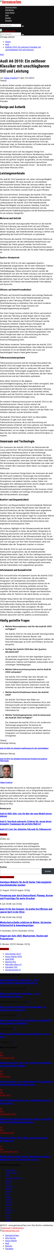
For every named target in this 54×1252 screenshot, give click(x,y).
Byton (8, 1196)
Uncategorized (13, 969)
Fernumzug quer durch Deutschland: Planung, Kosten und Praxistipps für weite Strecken (26, 897)
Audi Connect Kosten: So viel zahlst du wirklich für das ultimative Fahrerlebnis (25, 1022)
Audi (7, 15)
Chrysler (8, 1202)
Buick (7, 1194)
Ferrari (8, 1212)
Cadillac (8, 1199)
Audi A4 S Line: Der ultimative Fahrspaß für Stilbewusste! (25, 829)
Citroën (8, 1204)
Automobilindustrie (13, 1178)
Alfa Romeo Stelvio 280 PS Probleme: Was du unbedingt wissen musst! (22, 1008)
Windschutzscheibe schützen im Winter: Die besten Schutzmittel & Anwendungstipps (25, 924)
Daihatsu (9, 1210)
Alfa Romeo (9, 10)
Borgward (9, 1186)
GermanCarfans (11, 7)
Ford (7, 1217)
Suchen (3, 867)
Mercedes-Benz (13, 964)
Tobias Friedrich (10, 78)
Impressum (6, 1228)
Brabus (8, 1188)
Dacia (7, 1207)
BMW (7, 1183)
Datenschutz (18, 1228)
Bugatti (8, 1191)
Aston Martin (10, 13)
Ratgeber (8, 20)
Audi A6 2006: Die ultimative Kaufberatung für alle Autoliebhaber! (24, 748)
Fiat (7, 1215)
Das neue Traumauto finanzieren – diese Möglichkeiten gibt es (20, 995)
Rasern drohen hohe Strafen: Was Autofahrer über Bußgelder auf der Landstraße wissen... (25, 1158)
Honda (8, 1220)
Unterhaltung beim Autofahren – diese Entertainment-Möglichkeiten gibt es (19, 982)
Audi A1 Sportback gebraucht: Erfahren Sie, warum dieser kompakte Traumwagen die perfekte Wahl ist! (26, 822)
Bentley (8, 18)
